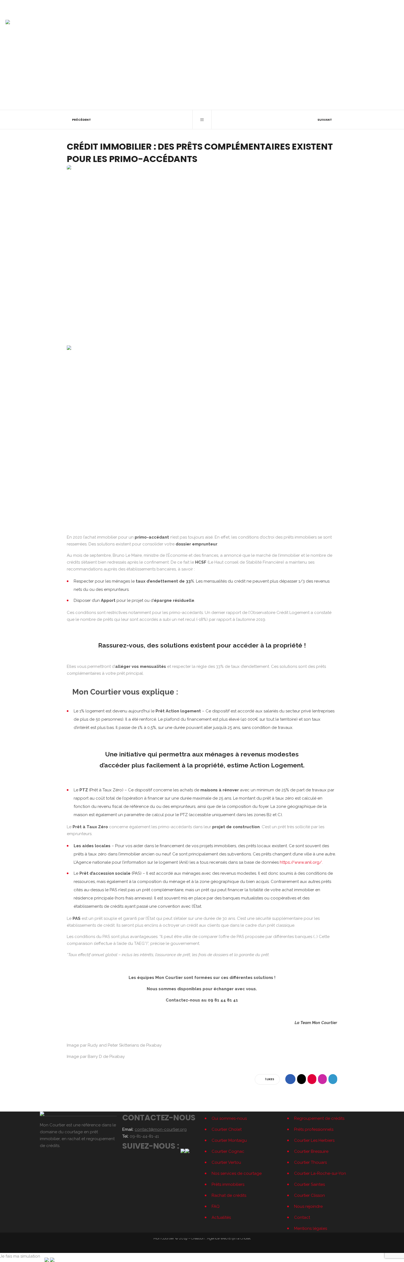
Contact (302, 1217)
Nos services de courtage (237, 1173)
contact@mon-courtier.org (48, 5)
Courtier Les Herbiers (314, 1140)
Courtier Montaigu (229, 1140)
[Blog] (202, 119)
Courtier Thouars (310, 1162)
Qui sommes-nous (229, 1118)
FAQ (216, 1206)
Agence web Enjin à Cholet (229, 1238)
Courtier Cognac (228, 1151)
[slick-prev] (75, 519)
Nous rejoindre (308, 1206)
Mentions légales (310, 1228)
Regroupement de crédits (319, 1118)
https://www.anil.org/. (301, 862)
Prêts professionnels (313, 1129)
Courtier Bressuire (311, 1151)
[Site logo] (7, 22)
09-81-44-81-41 (16, 5)
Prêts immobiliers (228, 1184)
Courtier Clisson (309, 1195)
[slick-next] (329, 519)
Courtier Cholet (227, 1129)
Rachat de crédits (229, 1195)
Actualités (221, 1217)
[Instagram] (396, 5)
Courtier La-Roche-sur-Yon (320, 1173)
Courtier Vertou (226, 1162)
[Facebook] (389, 5)
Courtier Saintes (309, 1184)
